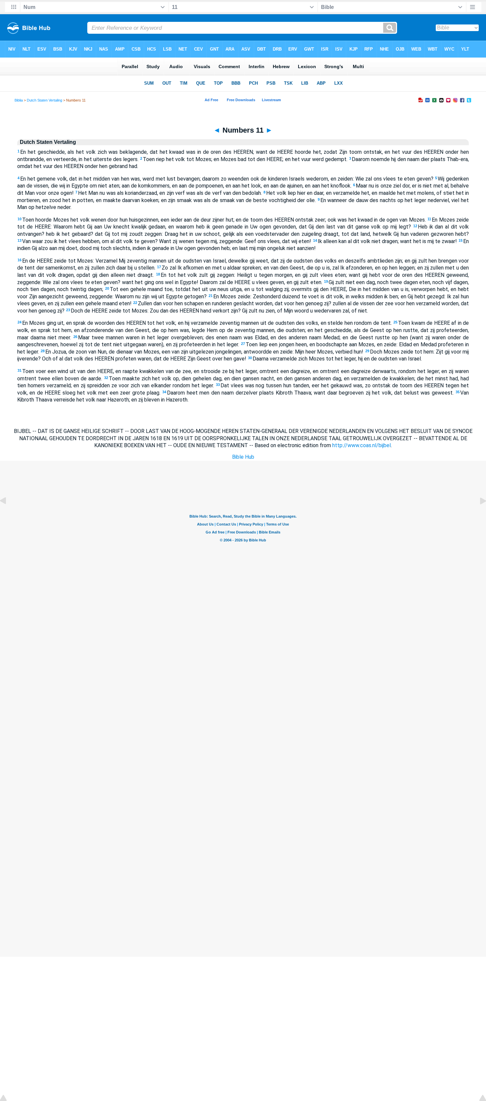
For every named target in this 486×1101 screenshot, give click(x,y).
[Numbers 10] (8, 516)
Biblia (19, 100)
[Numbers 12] (477, 516)
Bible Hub (243, 457)
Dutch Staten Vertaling (44, 100)
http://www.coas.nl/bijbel (361, 445)
